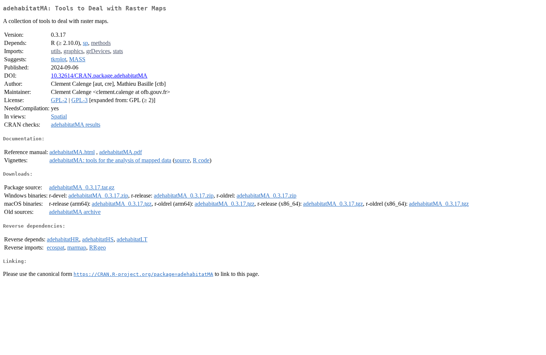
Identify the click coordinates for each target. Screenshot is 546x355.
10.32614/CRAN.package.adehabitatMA (99, 75)
